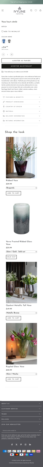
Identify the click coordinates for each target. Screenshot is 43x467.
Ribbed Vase (12, 181)
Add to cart (14, 193)
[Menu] (2, 10)
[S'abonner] (40, 430)
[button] (31, 10)
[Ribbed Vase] (21, 157)
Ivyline (18, 460)
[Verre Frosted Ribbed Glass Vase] (21, 218)
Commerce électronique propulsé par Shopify (21, 462)
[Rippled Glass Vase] (21, 343)
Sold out (11, 257)
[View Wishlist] (36, 10)
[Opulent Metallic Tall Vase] (21, 282)
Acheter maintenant (21, 66)
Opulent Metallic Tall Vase (19, 305)
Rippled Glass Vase (15, 367)
